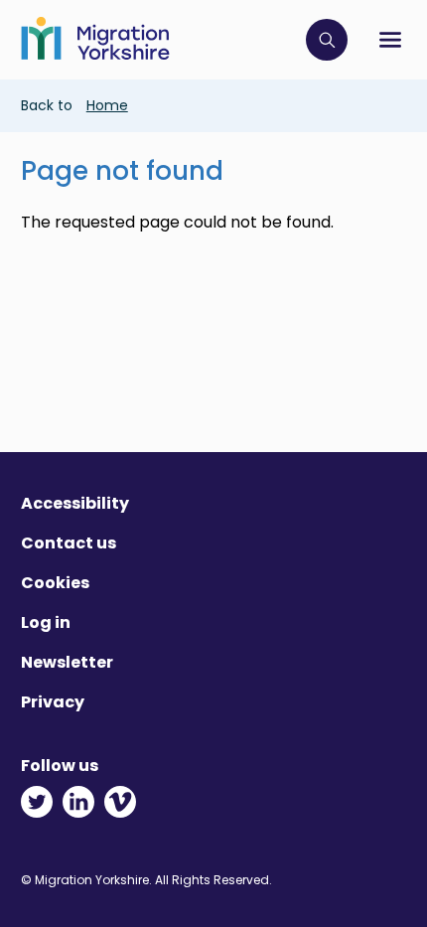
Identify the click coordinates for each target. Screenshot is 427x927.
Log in (46, 622)
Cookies (55, 582)
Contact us (68, 543)
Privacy (52, 702)
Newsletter (67, 662)
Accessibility (75, 503)
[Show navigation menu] (390, 40)
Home (107, 105)
